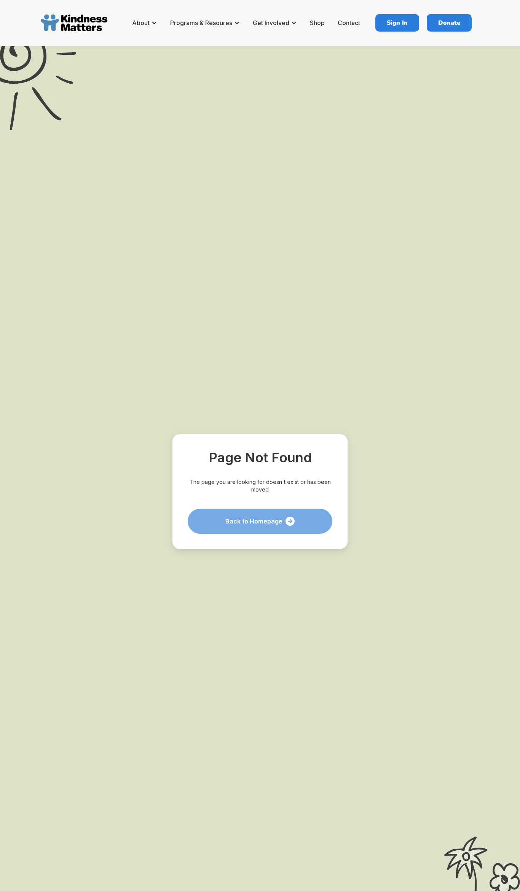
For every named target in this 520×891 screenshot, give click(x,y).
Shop (317, 23)
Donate (449, 23)
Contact (349, 23)
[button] (146, 23)
